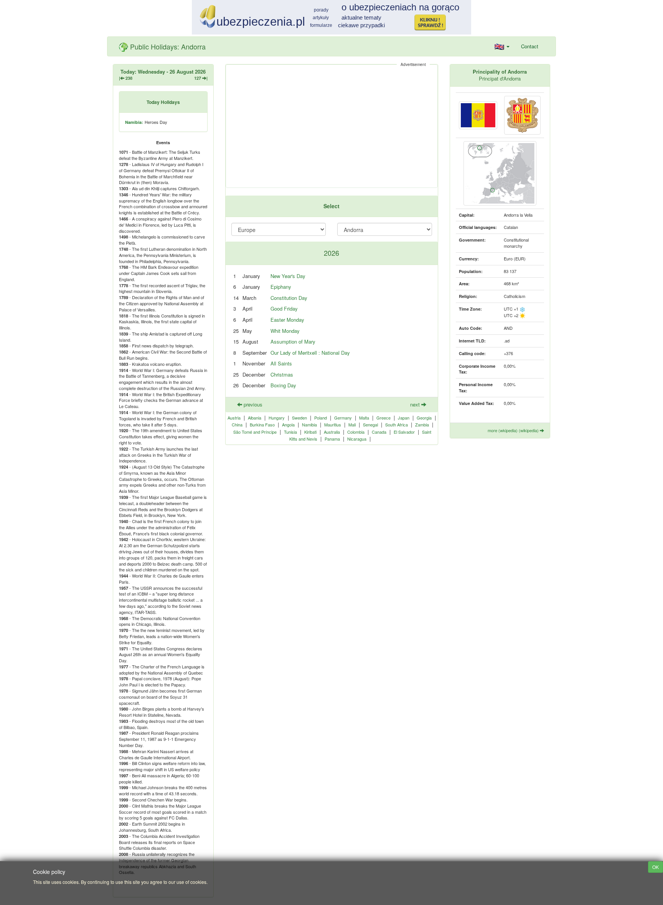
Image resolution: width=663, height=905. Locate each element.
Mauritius (332, 424)
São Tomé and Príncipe (255, 432)
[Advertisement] (332, 126)
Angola (288, 424)
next (415, 404)
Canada (379, 432)
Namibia (309, 424)
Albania (254, 418)
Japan (403, 418)
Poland (320, 418)
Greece (383, 418)
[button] (502, 46)
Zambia (422, 424)
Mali (352, 424)
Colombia (355, 432)
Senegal (370, 424)
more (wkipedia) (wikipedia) (514, 430)
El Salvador (404, 432)
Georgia (424, 418)
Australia (332, 432)
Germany (343, 418)
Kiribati (310, 432)
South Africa (396, 424)
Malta (364, 418)
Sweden (299, 418)
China (237, 424)
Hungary (277, 418)
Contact (529, 46)
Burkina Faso (262, 424)
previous (252, 404)
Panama (332, 439)
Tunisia (290, 432)
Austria (234, 418)
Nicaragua (356, 439)
